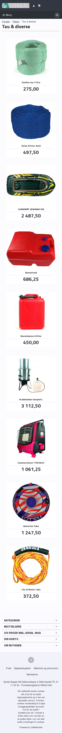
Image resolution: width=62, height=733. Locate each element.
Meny (8, 14)
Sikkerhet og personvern (46, 668)
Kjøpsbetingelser (22, 668)
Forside (6, 21)
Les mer (37, 718)
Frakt (8, 668)
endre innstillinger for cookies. (31, 721)
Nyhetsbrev (32, 674)
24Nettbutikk (37, 727)
